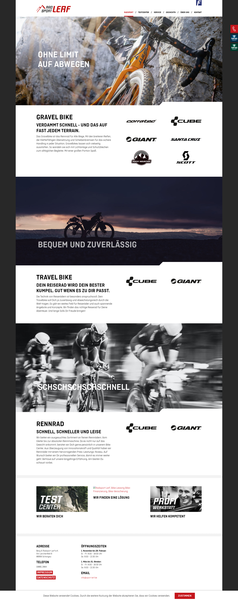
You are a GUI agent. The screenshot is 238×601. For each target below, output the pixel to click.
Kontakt (198, 12)
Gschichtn (171, 12)
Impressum (44, 572)
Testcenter (143, 12)
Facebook (199, 3)
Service (157, 12)
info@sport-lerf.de (89, 578)
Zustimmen (184, 595)
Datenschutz (46, 577)
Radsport (128, 12)
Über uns (184, 12)
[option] (119, 61)
